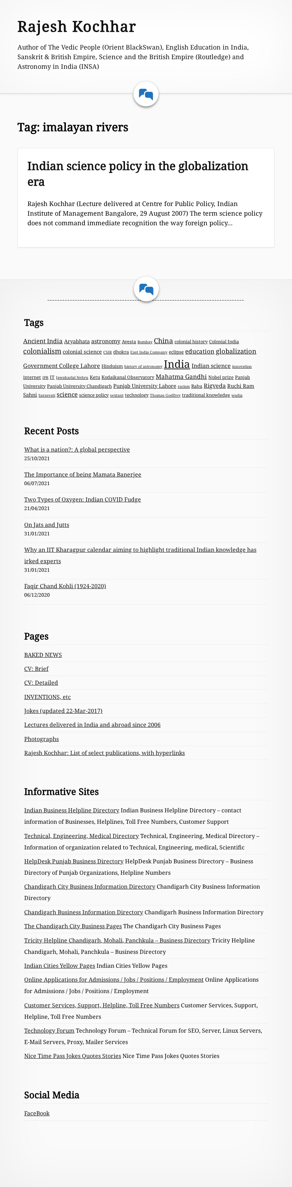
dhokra (121, 352)
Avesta (129, 341)
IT (52, 377)
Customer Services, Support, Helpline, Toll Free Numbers (101, 1005)
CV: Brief (36, 669)
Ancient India (43, 341)
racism (184, 386)
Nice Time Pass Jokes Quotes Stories (72, 1056)
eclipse (176, 352)
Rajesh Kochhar (77, 26)
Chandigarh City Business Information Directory (89, 886)
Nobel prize (221, 377)
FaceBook (36, 1113)
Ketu (95, 377)
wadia (237, 395)
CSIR (107, 352)
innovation (242, 366)
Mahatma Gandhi (181, 376)
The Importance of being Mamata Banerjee (82, 474)
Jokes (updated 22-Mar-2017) (63, 711)
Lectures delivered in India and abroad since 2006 (92, 725)
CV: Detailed (41, 683)
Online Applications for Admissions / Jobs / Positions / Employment (114, 979)
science (67, 394)
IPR (45, 377)
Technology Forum (49, 1030)
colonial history (191, 341)
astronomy (105, 341)
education (199, 351)
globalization (236, 350)
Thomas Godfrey (165, 395)
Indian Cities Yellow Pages (59, 966)
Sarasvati (46, 395)
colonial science (82, 351)
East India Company (148, 352)
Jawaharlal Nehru (72, 377)
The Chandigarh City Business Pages (73, 926)
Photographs (41, 739)
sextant (117, 395)
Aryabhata (77, 341)
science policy (94, 395)
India (177, 364)
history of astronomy (143, 366)
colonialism (42, 351)
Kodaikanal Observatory (127, 377)
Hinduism (112, 366)
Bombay (144, 341)
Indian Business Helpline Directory (71, 810)
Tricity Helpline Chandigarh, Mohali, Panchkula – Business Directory (117, 940)
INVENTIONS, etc (47, 697)
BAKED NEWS (43, 655)
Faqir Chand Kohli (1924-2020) (65, 586)
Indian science (211, 366)
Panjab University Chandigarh (79, 386)
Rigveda (215, 386)
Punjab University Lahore (144, 385)
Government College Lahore (61, 366)
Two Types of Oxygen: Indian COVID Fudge (82, 499)
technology (136, 395)
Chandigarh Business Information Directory (83, 912)
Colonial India (224, 341)
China (163, 340)
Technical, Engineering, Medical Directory (81, 836)
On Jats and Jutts (46, 525)
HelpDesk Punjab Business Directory (74, 861)
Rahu (196, 386)
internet (32, 377)
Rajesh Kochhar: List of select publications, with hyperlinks (104, 753)
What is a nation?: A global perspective (77, 449)
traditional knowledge (206, 395)
